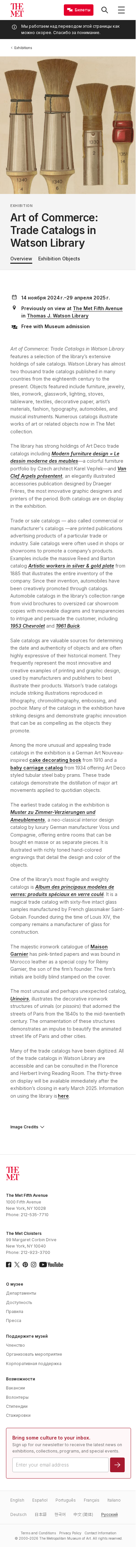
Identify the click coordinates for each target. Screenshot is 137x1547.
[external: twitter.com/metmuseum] (17, 1259)
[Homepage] (17, 10)
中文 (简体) (83, 1515)
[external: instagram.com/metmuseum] (33, 1259)
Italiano (114, 1501)
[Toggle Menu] (121, 10)
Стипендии (17, 1401)
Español (40, 1501)
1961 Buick (68, 626)
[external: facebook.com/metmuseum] (8, 1259)
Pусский (109, 1515)
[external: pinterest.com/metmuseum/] (25, 1259)
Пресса (13, 1315)
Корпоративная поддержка (34, 1358)
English (17, 1501)
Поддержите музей (27, 1331)
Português (66, 1501)
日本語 (41, 1515)
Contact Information (98, 1534)
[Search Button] (104, 10)
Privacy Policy (68, 1534)
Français (91, 1501)
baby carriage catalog (36, 767)
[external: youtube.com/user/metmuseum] (51, 1259)
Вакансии (15, 1382)
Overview (21, 258)
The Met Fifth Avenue (98, 308)
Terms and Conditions (36, 1534)
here (63, 1096)
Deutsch (18, 1515)
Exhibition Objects (59, 258)
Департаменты (21, 1288)
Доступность (19, 1297)
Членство (15, 1340)
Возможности (20, 1373)
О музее (14, 1279)
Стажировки (18, 1410)
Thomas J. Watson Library (57, 315)
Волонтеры (17, 1392)
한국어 (60, 1515)
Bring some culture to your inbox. (51, 1432)
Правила (14, 1306)
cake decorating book (55, 760)
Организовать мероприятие (34, 1349)
